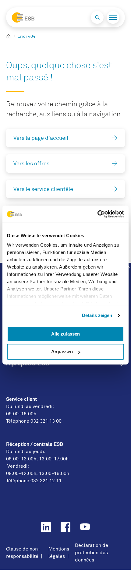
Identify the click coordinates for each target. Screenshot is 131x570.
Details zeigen (97, 315)
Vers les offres (31, 163)
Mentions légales (58, 552)
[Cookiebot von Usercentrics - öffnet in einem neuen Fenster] (97, 214)
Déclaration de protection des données (91, 552)
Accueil (11, 36)
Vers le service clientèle (43, 189)
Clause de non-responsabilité (23, 552)
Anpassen (62, 351)
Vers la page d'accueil (40, 138)
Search (97, 17)
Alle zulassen (65, 333)
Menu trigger (113, 17)
